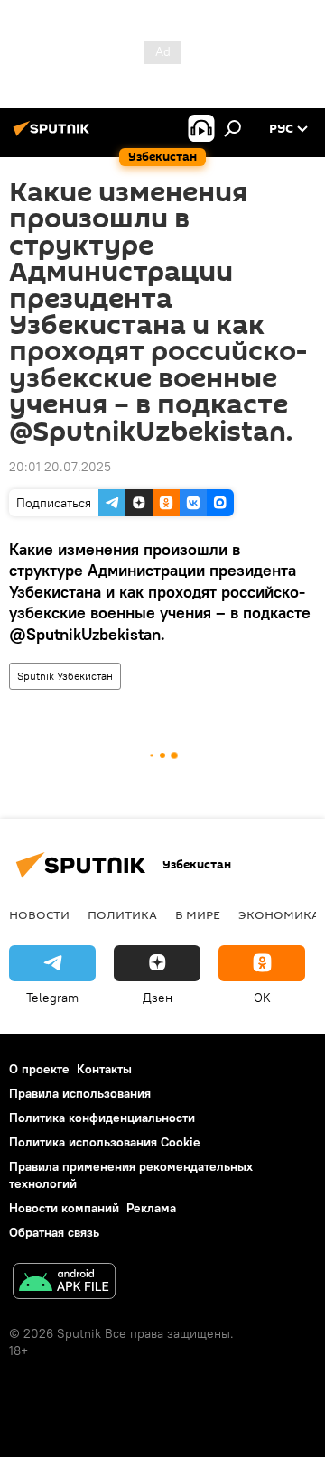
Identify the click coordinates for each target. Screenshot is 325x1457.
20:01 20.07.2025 (60, 467)
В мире (197, 914)
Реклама (151, 1208)
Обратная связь (54, 1232)
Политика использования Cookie (104, 1142)
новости (39, 914)
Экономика (279, 914)
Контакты (104, 1069)
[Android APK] (64, 1283)
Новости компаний (64, 1208)
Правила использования (80, 1093)
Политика (122, 914)
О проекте (39, 1069)
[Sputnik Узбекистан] (54, 135)
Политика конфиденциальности (102, 1117)
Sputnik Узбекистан (65, 675)
